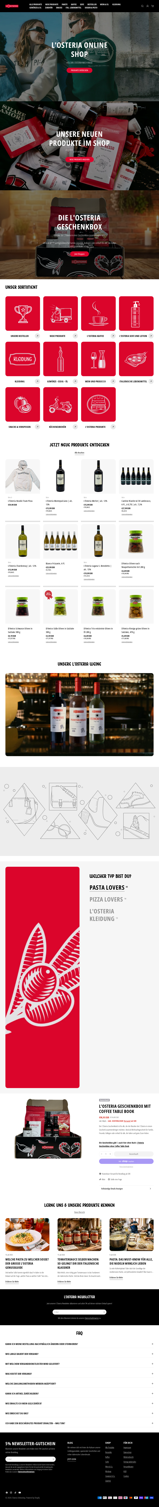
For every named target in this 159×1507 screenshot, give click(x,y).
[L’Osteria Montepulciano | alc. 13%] (60, 476)
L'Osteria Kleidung (102, 915)
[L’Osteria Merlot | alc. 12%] (98, 476)
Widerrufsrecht (128, 1457)
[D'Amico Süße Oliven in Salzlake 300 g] (60, 606)
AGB (125, 1471)
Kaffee (107, 1457)
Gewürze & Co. (110, 1476)
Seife (107, 1461)
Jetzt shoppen (80, 254)
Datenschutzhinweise (92, 1318)
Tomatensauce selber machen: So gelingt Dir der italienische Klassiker (78, 1263)
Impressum (127, 1447)
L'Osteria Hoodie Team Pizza (20, 500)
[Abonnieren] (104, 1312)
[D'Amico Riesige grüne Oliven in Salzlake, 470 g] (136, 606)
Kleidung (108, 1471)
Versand (127, 1121)
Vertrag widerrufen (130, 1461)
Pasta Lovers (107, 887)
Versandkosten (128, 1466)
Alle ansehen (79, 452)
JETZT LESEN (71, 1459)
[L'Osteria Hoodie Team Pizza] (22, 476)
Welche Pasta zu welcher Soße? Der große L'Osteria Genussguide (27, 1263)
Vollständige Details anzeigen (112, 1188)
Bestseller (108, 1452)
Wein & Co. (109, 1466)
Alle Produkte (109, 1447)
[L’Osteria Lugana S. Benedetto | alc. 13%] (98, 541)
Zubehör (108, 1480)
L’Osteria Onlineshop (18, 1497)
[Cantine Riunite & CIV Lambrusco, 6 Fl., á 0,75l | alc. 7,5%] (136, 476)
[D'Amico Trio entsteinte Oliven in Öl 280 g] (98, 606)
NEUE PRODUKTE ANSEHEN (79, 159)
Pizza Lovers (106, 899)
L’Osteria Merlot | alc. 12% (95, 500)
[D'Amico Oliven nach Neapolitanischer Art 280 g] (136, 541)
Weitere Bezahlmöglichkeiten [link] (126, 1166)
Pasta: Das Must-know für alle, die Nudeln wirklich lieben (131, 1261)
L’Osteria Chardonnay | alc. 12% (22, 565)
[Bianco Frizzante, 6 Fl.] (60, 541)
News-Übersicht (79, 1212)
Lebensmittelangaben (51, 514)
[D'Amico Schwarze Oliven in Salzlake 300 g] (22, 606)
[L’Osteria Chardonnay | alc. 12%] (22, 541)
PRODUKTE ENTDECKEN (79, 70)
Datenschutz (127, 1452)
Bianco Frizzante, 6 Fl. (55, 563)
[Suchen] (142, 6)
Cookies (126, 1476)
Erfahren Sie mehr (12, 1281)
